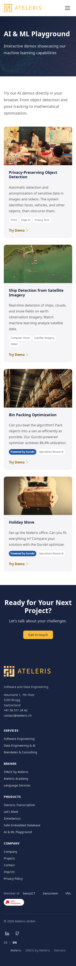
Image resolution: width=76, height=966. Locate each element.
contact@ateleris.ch (18, 715)
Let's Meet (11, 812)
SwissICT (29, 893)
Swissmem (50, 893)
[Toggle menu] (67, 8)
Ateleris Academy (16, 779)
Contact (9, 865)
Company (10, 852)
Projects (9, 858)
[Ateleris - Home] (22, 8)
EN (15, 942)
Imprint (9, 872)
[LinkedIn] (7, 933)
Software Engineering (19, 739)
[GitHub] (17, 933)
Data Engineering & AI (19, 745)
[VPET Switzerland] (14, 902)
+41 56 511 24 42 (15, 710)
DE (6, 942)
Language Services (17, 785)
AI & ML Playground (18, 832)
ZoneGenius (12, 818)
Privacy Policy (13, 879)
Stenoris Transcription (19, 805)
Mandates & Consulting (20, 752)
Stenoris (60, 950)
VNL (68, 893)
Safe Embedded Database (22, 825)
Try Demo (17, 230)
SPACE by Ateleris (16, 772)
